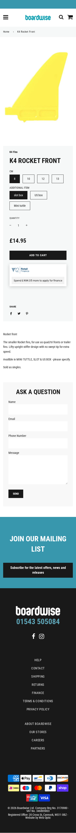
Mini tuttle (20, 205)
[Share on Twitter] (19, 313)
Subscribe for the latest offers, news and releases (38, 570)
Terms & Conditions (38, 701)
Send (16, 493)
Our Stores (38, 732)
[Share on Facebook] (12, 313)
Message (13, 452)
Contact (38, 668)
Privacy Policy (38, 709)
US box (39, 195)
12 (43, 178)
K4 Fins (14, 152)
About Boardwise (38, 724)
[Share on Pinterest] (27, 313)
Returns (38, 685)
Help (37, 660)
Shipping (38, 676)
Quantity (14, 218)
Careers (38, 740)
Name (12, 402)
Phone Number (17, 435)
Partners (38, 748)
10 (28, 178)
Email (11, 419)
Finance (38, 693)
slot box (18, 195)
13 (57, 178)
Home (6, 31)
